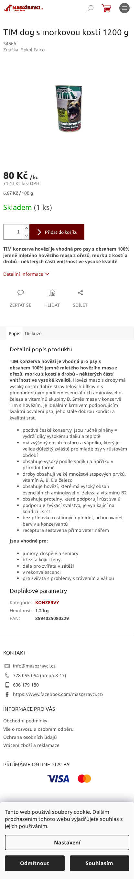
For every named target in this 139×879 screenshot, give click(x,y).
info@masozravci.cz (34, 666)
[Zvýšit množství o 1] (26, 228)
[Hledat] (90, 8)
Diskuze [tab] (33, 333)
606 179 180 (26, 685)
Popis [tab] (14, 333)
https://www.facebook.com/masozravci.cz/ (58, 694)
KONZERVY (47, 602)
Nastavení (67, 842)
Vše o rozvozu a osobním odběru (38, 729)
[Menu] (124, 8)
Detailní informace (23, 274)
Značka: (24, 50)
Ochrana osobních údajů (30, 737)
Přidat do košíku (61, 232)
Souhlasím (99, 863)
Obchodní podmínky (25, 721)
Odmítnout (34, 863)
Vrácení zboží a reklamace (31, 745)
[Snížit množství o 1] (26, 235)
